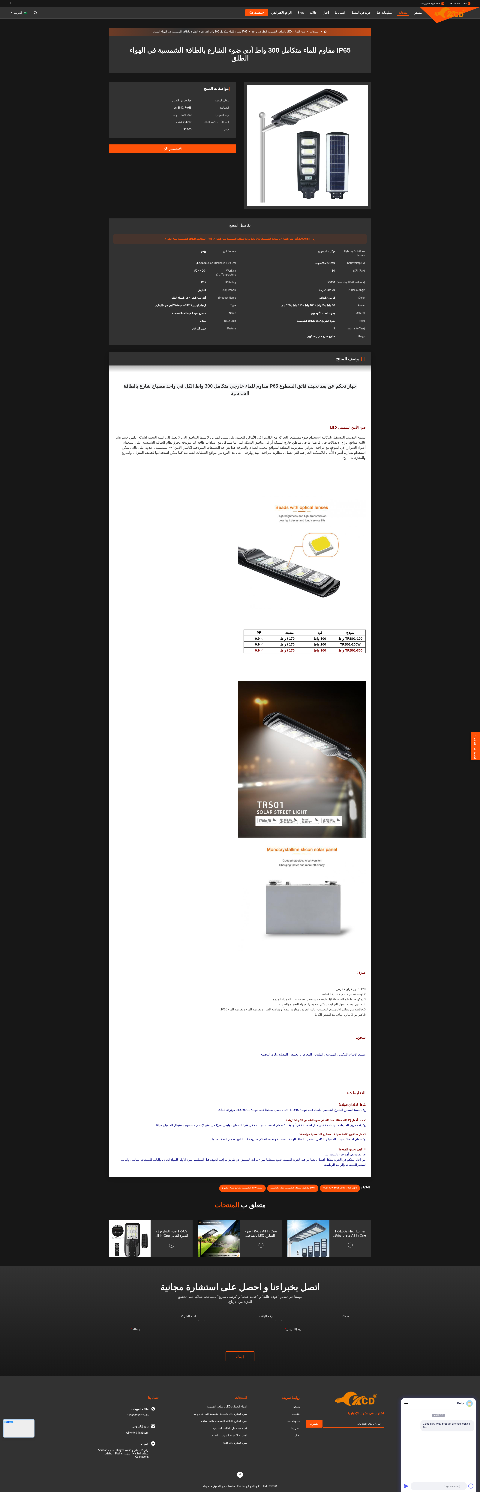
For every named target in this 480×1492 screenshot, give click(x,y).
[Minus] (406, 1403)
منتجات (403, 12)
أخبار (326, 12)
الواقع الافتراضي (281, 12)
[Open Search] (35, 13)
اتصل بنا (340, 12)
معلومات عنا (384, 12)
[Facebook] (10, 3)
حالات (313, 12)
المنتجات (314, 31)
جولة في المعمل (361, 12)
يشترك (314, 1423)
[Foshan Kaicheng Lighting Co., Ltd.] (450, 12)
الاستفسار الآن (257, 12)
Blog (301, 12)
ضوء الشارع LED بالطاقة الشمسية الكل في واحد (278, 31)
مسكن (418, 12)
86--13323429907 (137, 1415)
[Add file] (471, 1486)
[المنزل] (325, 31)
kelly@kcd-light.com (430, 3)
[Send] (406, 1486)
